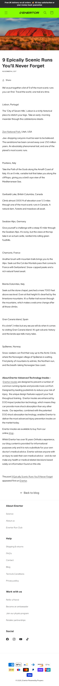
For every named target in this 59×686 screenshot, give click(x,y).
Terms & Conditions (15, 574)
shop (11, 433)
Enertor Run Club (14, 527)
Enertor (23, 480)
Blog (8, 567)
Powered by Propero (35, 680)
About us (10, 520)
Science (9, 513)
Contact (10, 560)
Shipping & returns (14, 546)
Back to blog (31, 492)
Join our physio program (17, 613)
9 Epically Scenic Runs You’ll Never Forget (32, 476)
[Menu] (6, 12)
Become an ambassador (17, 606)
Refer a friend (12, 599)
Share (8, 80)
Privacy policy (12, 580)
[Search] (45, 12)
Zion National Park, (11, 131)
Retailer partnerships (15, 620)
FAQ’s (9, 553)
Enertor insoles (10, 381)
